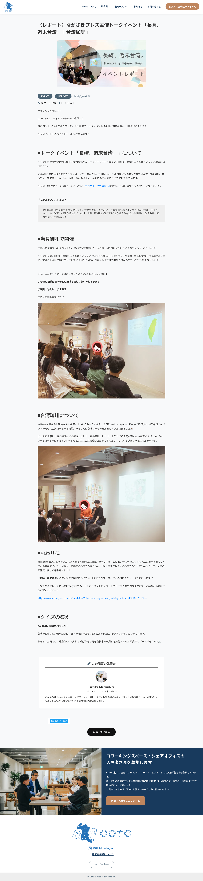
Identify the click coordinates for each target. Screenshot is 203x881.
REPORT (63, 96)
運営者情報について (103, 854)
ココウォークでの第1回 (97, 186)
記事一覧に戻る (101, 732)
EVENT (45, 96)
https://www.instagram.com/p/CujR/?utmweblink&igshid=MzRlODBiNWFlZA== (92, 598)
